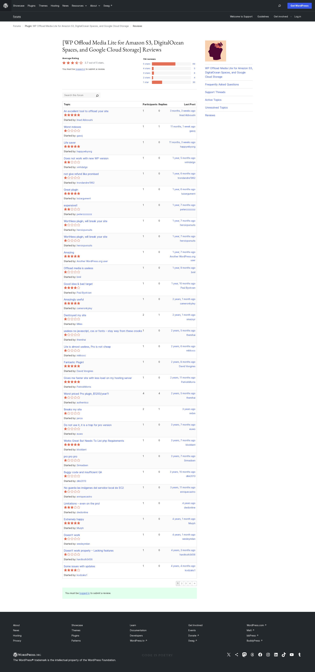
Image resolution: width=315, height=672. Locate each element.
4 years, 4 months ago (183, 565)
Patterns (76, 640)
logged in (80, 69)
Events (192, 630)
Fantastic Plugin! (74, 362)
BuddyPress (255, 640)
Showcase (77, 625)
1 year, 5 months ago (184, 158)
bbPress (253, 635)
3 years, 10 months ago (182, 471)
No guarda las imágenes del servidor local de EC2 (94, 487)
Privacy (17, 640)
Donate (193, 635)
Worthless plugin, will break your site (85, 221)
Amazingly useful (74, 299)
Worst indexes (72, 126)
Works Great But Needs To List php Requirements (94, 440)
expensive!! (70, 205)
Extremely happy (74, 519)
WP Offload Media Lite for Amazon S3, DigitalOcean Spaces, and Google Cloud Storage (81, 26)
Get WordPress (300, 5)
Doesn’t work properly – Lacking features (89, 550)
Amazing (69, 252)
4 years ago (188, 503)
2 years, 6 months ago (183, 346)
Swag (192, 640)
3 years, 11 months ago (182, 487)
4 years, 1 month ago (183, 518)
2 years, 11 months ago (182, 377)
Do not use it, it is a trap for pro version (88, 425)
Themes (76, 630)
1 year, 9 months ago (184, 267)
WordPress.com (257, 625)
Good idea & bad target (78, 284)
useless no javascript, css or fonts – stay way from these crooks (103, 331)
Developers (136, 635)
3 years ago (188, 409)
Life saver (70, 142)
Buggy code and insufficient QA (83, 472)
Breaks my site (73, 409)
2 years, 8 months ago (183, 361)
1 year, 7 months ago (184, 205)
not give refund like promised (81, 174)
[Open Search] (279, 5)
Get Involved (195, 625)
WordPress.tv (138, 640)
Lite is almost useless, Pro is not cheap (87, 346)
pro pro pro (70, 456)
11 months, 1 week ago (182, 126)
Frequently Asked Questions (222, 84)
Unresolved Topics (216, 107)
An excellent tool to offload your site (86, 111)
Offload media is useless (78, 268)
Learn (133, 625)
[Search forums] (97, 95)
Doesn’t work (72, 535)
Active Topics (213, 99)
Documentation (138, 630)
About (16, 625)
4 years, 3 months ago (183, 550)
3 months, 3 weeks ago (182, 110)
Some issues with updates (79, 566)
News (16, 630)
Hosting (17, 635)
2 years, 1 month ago (184, 299)
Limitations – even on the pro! (82, 503)
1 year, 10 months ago (183, 283)
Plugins (75, 635)
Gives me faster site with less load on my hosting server (98, 378)
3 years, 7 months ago (183, 424)
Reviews (210, 115)
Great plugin (71, 189)
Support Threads (215, 92)
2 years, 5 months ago (183, 330)
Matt (250, 630)
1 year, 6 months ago (184, 173)
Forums (17, 16)
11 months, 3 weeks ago (182, 142)
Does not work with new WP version (86, 158)
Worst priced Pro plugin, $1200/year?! (86, 393)
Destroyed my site (75, 315)
